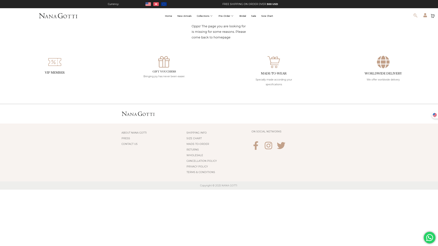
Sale (253, 16)
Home (168, 16)
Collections (203, 16)
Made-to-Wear (274, 73)
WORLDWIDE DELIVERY (383, 73)
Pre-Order (224, 16)
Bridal (242, 16)
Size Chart (267, 16)
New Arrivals (184, 16)
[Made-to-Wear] (273, 62)
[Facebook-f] (256, 145)
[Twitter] (281, 145)
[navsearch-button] (415, 15)
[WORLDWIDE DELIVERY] (383, 62)
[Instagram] (268, 145)
